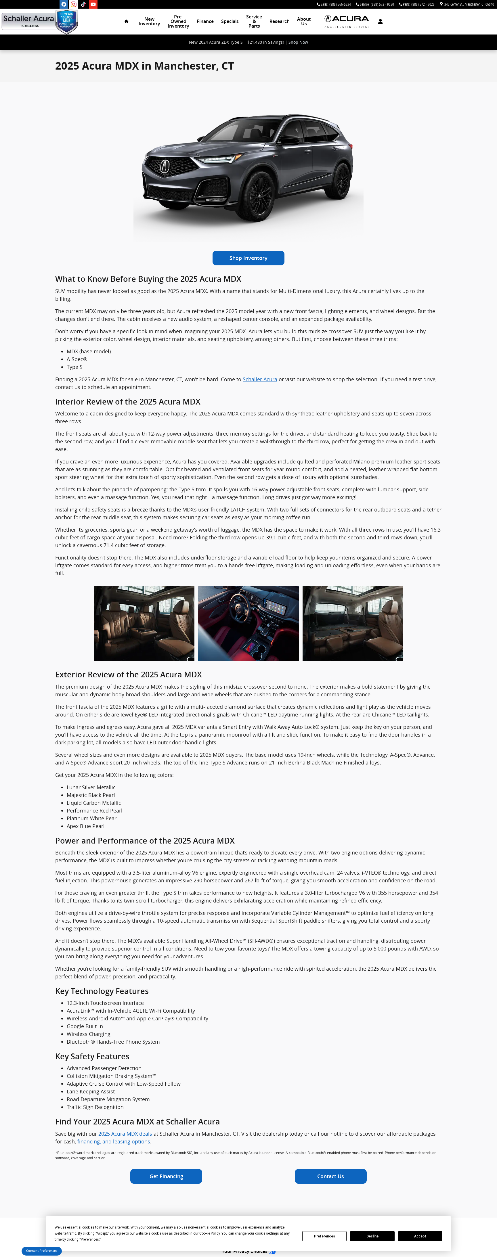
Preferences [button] (90, 1239)
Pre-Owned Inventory (178, 21)
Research (279, 21)
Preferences (324, 1236)
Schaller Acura (260, 379)
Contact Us (330, 1176)
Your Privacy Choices (245, 1251)
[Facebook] (64, 4)
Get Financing (166, 1176)
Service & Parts (254, 21)
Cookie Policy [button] (209, 1233)
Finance (205, 21)
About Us (304, 21)
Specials (230, 21)
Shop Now (298, 42)
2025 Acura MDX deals (125, 1133)
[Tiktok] (83, 4)
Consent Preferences (41, 1251)
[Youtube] (93, 4)
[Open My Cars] (379, 21)
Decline (372, 1236)
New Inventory (149, 21)
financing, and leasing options (113, 1141)
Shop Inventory (248, 258)
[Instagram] (73, 4)
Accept (420, 1236)
